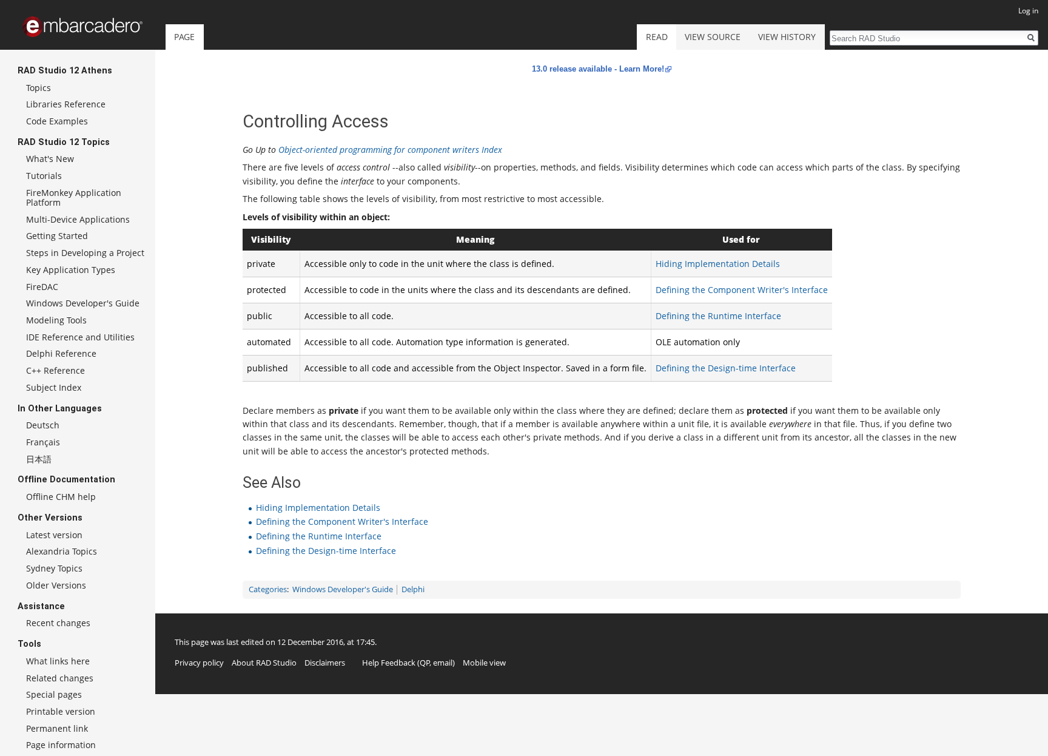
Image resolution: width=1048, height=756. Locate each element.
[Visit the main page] (82, 26)
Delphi (413, 589)
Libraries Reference (66, 104)
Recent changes (58, 623)
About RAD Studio (264, 662)
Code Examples (57, 121)
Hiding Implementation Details (718, 263)
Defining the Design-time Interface (726, 368)
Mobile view (484, 662)
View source (713, 36)
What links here (58, 661)
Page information (61, 745)
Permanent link (57, 728)
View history (787, 36)
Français (43, 442)
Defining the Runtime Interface (718, 316)
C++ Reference (55, 370)
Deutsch (42, 425)
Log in (1028, 10)
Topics (38, 87)
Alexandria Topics (61, 551)
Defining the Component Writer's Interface (742, 289)
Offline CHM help (61, 496)
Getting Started (57, 235)
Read (657, 36)
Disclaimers (324, 662)
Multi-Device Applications (78, 219)
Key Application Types (70, 269)
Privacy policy (199, 662)
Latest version (54, 535)
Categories (268, 589)
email (442, 662)
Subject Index (53, 387)
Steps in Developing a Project (85, 252)
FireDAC (42, 286)
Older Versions (56, 585)
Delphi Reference (61, 353)
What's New (50, 158)
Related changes (59, 678)
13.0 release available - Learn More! (598, 68)
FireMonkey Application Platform (73, 197)
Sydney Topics (54, 568)
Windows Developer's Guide (342, 589)
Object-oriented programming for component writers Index (390, 149)
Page (184, 36)
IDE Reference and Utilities (80, 337)
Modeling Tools (56, 320)
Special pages (54, 694)
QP (425, 662)
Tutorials (44, 175)
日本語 (39, 459)
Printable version (60, 711)
